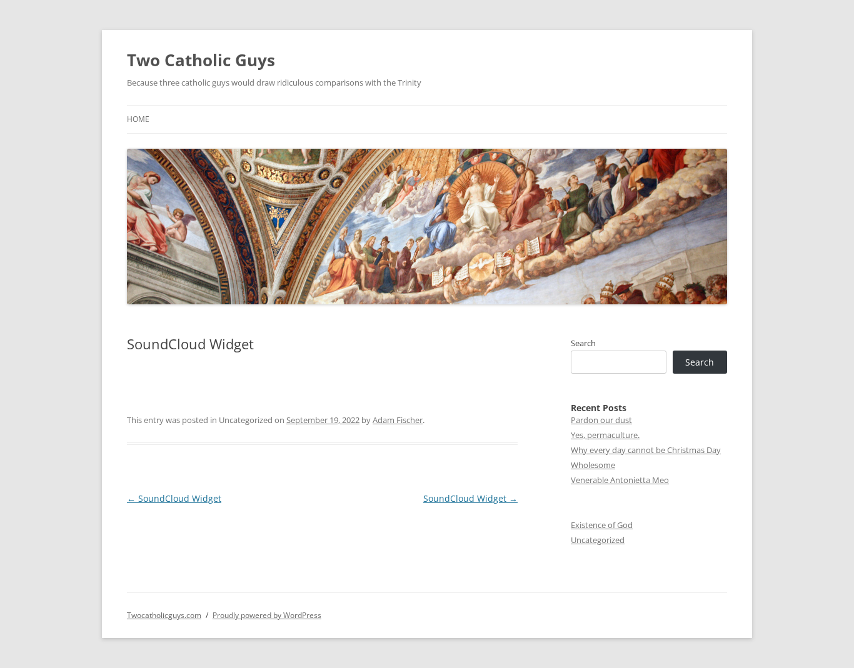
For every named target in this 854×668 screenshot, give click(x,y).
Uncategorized (598, 540)
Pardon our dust (601, 420)
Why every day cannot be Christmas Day (646, 450)
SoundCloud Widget (174, 498)
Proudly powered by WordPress (267, 615)
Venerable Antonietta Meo (620, 480)
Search (583, 343)
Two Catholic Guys (201, 60)
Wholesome (593, 465)
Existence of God (602, 525)
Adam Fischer (398, 420)
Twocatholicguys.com (164, 615)
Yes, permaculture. (605, 435)
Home (138, 119)
